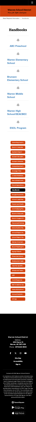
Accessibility (18, 361)
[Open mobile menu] (32, 3)
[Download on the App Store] (18, 413)
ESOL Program (18, 127)
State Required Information (11, 18)
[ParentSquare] (18, 402)
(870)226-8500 (21, 347)
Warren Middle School (15, 95)
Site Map (18, 358)
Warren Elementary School (17, 61)
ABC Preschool (18, 46)
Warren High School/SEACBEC (17, 112)
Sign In (18, 364)
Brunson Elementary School (17, 78)
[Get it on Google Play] (18, 407)
